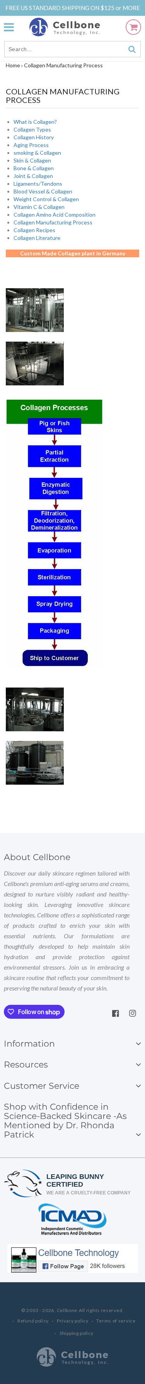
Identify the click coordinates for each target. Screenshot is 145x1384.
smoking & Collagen (37, 152)
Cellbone (67, 1310)
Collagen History (34, 137)
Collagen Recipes (34, 230)
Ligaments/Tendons (38, 183)
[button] (13, 27)
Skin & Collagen (32, 160)
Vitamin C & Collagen (39, 207)
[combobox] (72, 49)
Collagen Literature (37, 237)
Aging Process (31, 145)
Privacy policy (73, 1321)
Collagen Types (32, 129)
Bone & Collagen (34, 168)
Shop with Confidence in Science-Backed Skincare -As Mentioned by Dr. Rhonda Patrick (65, 1121)
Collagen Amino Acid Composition (55, 214)
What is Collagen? (35, 121)
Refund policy (33, 1321)
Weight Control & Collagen (46, 199)
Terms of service (115, 1321)
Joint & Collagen (33, 176)
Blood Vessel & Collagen (43, 191)
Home (13, 65)
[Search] (132, 49)
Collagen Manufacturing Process (53, 222)
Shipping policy (77, 1333)
